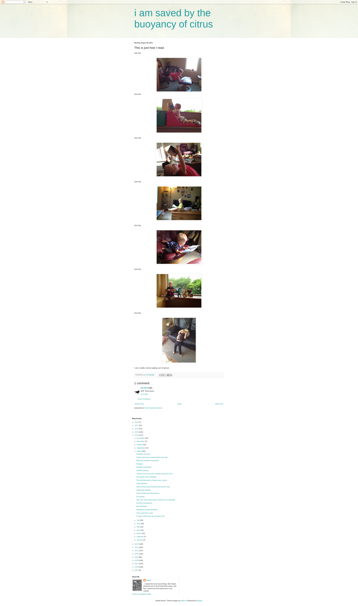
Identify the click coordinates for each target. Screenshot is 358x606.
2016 (137, 429)
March (139, 533)
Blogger (199, 601)
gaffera (183, 601)
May (138, 527)
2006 (137, 567)
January (140, 540)
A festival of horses (143, 454)
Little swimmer (141, 483)
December (141, 438)
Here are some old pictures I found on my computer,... (156, 500)
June (139, 524)
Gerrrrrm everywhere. (144, 503)
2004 (137, 570)
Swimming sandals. (143, 490)
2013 (137, 544)
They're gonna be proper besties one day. (152, 457)
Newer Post (139, 404)
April (139, 530)
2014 (137, 435)
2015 (137, 432)
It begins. (139, 464)
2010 (137, 554)
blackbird (144, 388)
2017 (137, 425)
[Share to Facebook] (168, 375)
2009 (137, 557)
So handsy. (140, 497)
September (141, 448)
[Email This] (160, 375)
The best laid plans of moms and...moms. (151, 480)
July (138, 520)
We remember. (141, 506)
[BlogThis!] (163, 375)
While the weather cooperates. (147, 461)
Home (179, 404)
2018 (137, 422)
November (141, 441)
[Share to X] (165, 375)
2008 (137, 560)
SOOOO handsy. (142, 470)
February (140, 537)
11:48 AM (144, 394)
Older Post (219, 404)
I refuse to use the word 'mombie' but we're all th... (155, 474)
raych (148, 580)
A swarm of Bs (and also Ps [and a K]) (150, 516)
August (139, 451)
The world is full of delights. (146, 477)
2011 (137, 551)
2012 (137, 547)
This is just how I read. (144, 513)
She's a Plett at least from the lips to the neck (153, 487)
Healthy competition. (144, 467)
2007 (137, 564)
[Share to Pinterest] (170, 375)
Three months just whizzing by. (148, 493)
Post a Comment (144, 399)
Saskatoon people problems (147, 510)
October (140, 445)
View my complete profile (141, 594)
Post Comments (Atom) (153, 408)
